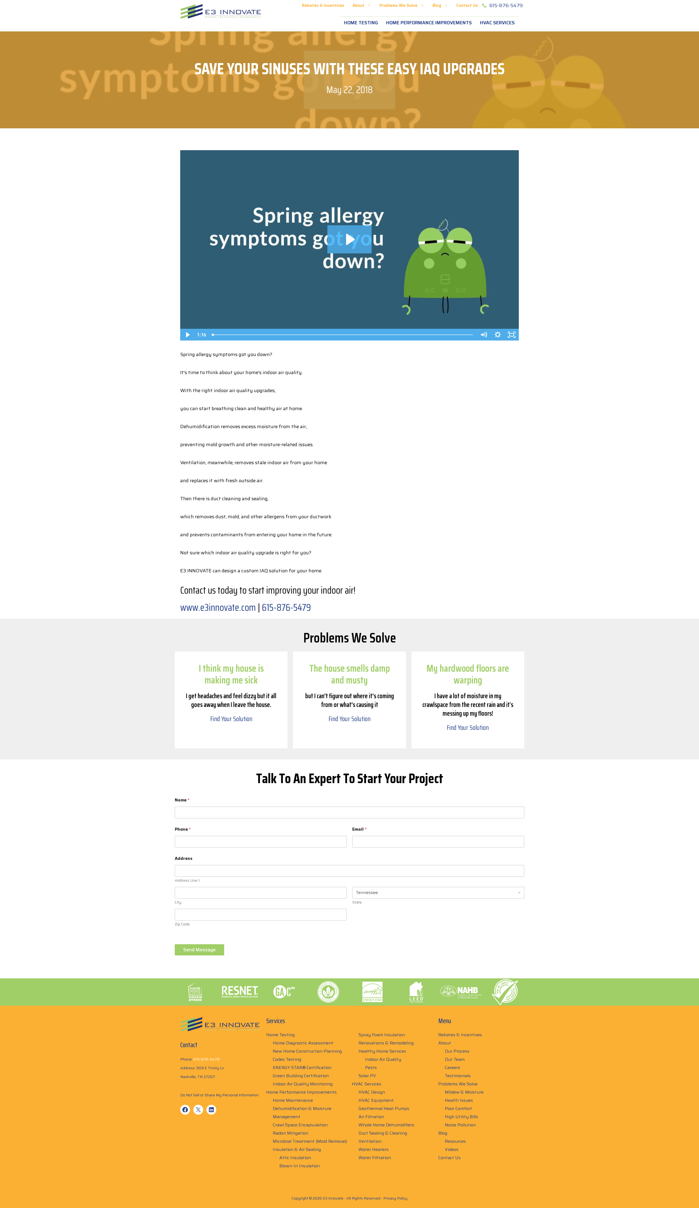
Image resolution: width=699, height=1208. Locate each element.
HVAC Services (497, 22)
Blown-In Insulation (299, 1165)
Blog (437, 5)
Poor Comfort (458, 1108)
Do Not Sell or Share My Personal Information (219, 1095)
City (178, 902)
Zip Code (182, 924)
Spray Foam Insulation (382, 1034)
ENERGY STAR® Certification (302, 1067)
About (359, 5)
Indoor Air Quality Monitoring (303, 1083)
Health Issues (459, 1100)
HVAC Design (372, 1092)
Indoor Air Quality (383, 1059)
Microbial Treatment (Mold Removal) (310, 1141)
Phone (183, 829)
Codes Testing (287, 1059)
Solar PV (367, 1075)
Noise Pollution (460, 1124)
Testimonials (458, 1075)
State (357, 902)
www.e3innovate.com (218, 607)
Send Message (199, 949)
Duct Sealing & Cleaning (383, 1133)
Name (182, 800)
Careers (452, 1067)
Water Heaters (374, 1149)
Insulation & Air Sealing (297, 1149)
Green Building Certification (301, 1075)
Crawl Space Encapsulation (300, 1124)
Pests (371, 1067)
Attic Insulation (295, 1157)
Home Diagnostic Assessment (303, 1043)
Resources (455, 1141)
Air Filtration (371, 1116)
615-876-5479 (506, 5)
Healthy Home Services (382, 1051)
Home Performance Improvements (429, 22)
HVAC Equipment (376, 1100)
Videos (451, 1149)
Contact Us (467, 5)
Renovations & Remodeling (386, 1043)
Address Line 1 (187, 880)
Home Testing (361, 22)
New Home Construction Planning (307, 1051)
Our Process (457, 1051)
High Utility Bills (461, 1116)
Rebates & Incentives (323, 5)
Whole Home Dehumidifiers (386, 1124)
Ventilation (370, 1141)
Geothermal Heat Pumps (384, 1108)
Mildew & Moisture (464, 1092)
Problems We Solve (398, 5)
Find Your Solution (231, 719)
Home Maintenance (293, 1100)
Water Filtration (375, 1157)
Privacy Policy (395, 1198)
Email (359, 829)
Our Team (455, 1059)
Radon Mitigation (290, 1133)
